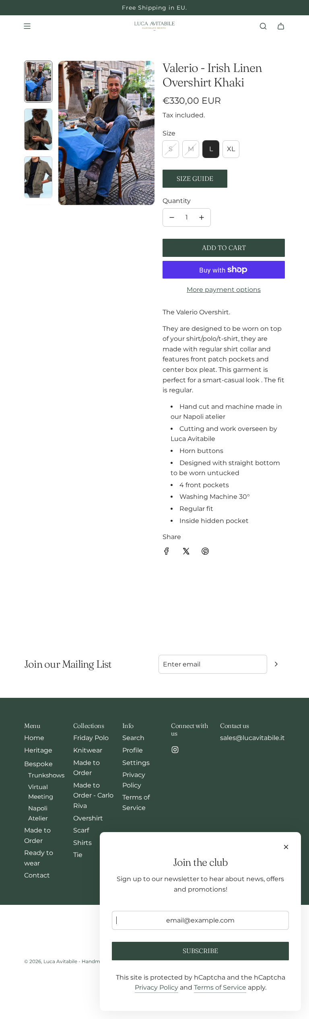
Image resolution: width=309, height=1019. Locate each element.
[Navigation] (27, 26)
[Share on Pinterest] (205, 552)
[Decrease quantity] (172, 217)
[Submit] (276, 664)
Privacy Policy (156, 987)
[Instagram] (175, 750)
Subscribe (200, 951)
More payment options (224, 289)
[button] (64, 133)
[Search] (263, 26)
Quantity (177, 201)
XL (231, 149)
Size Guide (195, 178)
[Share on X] (186, 552)
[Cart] (281, 26)
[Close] (286, 847)
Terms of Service (220, 987)
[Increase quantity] (201, 217)
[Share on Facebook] (166, 552)
